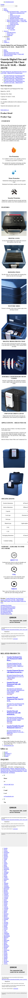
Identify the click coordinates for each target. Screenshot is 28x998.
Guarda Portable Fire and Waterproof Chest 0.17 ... (15, 726)
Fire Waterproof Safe (6, 612)
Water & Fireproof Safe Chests (11, 52)
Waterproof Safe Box (20, 768)
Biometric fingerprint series (16, 18)
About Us (6, 31)
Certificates (9, 35)
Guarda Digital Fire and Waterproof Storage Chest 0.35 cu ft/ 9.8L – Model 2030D (12, 599)
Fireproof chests (11, 27)
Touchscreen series (14, 17)
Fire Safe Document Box (7, 611)
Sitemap (12, 768)
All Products (12, 772)
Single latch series (14, 24)
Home (5, 8)
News (8, 38)
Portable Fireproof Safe (6, 613)
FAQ (14, 574)
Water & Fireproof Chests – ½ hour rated (17, 21)
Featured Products (5, 768)
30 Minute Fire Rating (6, 605)
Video (5, 40)
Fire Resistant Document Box (8, 608)
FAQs (8, 39)
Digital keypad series (15, 15)
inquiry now (4, 765)
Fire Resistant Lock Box (7, 609)
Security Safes (10, 28)
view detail (9, 667)
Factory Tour (10, 34)
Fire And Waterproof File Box (8, 606)
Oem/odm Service (11, 32)
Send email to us (5, 110)
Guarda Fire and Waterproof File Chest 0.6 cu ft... (15, 699)
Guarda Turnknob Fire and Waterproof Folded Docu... (14, 658)
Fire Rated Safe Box (6, 769)
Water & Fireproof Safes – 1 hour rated (16, 20)
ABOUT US (14, 560)
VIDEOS (14, 589)
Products (6, 10)
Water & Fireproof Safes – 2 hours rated (16, 11)
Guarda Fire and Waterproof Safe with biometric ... (14, 684)
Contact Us (6, 42)
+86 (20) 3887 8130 (9, 784)
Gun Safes (12, 29)
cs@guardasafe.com (9, 796)
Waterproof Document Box (16, 771)
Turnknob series (14, 22)
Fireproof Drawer (11, 25)
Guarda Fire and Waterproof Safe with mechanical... (14, 712)
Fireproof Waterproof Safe (17, 769)
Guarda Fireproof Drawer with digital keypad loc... (15, 671)
